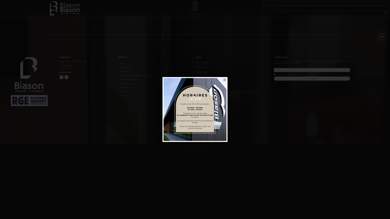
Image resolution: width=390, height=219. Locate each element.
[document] (195, 109)
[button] (224, 80)
